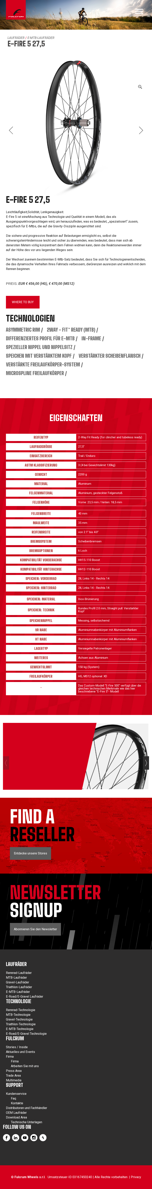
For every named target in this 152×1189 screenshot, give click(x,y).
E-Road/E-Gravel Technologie (26, 1034)
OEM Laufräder (16, 1113)
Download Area (16, 1117)
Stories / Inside (17, 1047)
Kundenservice (16, 1094)
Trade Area (13, 1075)
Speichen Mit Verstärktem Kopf (39, 356)
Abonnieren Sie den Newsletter (35, 929)
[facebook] (6, 1137)
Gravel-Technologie (19, 1019)
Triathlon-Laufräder (19, 987)
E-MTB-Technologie (19, 1029)
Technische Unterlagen (26, 1122)
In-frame (91, 338)
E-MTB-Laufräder (41, 38)
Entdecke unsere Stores (30, 853)
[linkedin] (15, 1137)
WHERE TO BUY (23, 302)
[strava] (43, 1137)
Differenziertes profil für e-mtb (40, 338)
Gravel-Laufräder (17, 982)
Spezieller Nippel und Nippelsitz (39, 347)
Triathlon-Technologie (21, 1024)
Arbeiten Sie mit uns (25, 1066)
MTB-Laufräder (16, 977)
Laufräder (16, 38)
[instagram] (33, 1137)
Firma (10, 1056)
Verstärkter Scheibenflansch (110, 356)
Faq (13, 1098)
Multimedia (13, 1080)
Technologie (18, 1001)
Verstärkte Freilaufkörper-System (43, 364)
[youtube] (24, 1137)
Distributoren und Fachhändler (26, 1108)
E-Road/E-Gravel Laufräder (24, 996)
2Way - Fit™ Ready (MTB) (71, 330)
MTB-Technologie (18, 1015)
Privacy (136, 1177)
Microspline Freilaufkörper (35, 373)
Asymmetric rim (23, 330)
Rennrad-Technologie (20, 1010)
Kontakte (17, 1103)
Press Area (14, 1071)
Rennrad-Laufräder (19, 973)
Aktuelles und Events (20, 1052)
